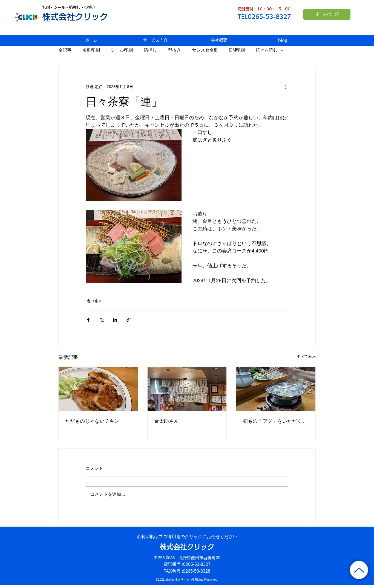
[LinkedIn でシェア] (115, 319)
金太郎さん (166, 421)
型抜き (174, 50)
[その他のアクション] (285, 86)
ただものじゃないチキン (92, 421)
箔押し (150, 50)
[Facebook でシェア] (88, 319)
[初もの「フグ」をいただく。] (275, 389)
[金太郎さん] (187, 389)
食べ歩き (94, 301)
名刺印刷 (91, 50)
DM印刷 (237, 50)
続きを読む (267, 50)
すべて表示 (306, 356)
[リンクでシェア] (128, 319)
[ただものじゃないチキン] (98, 389)
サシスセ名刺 (205, 50)
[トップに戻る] (359, 570)
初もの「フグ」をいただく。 (275, 421)
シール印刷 (122, 50)
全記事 (64, 50)
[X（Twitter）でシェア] (101, 319)
